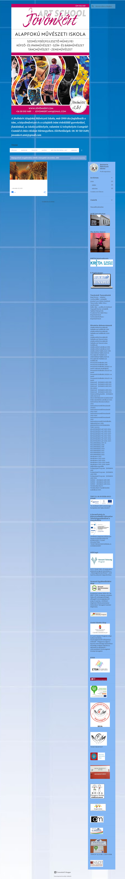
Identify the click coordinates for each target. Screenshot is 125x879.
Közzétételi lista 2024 (97, 454)
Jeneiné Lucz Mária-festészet (100, 301)
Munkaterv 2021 (95, 456)
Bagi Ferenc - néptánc (98, 297)
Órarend (34, 150)
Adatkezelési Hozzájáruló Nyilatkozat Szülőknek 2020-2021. (100, 333)
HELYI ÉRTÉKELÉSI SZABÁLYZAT (101, 398)
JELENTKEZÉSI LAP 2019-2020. (100, 431)
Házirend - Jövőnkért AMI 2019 (100, 382)
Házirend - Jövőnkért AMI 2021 (100, 384)
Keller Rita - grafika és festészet (101, 307)
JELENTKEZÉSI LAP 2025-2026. (100, 439)
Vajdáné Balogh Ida (96, 311)
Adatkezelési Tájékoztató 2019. (100, 351)
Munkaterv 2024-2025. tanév (100, 462)
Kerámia (74, 150)
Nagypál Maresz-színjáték (99, 309)
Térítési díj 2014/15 (96, 486)
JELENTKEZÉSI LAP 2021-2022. (100, 435)
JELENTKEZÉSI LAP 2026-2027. (100, 441)
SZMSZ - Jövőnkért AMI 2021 (100, 482)
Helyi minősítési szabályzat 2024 (101, 400)
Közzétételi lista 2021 (97, 451)
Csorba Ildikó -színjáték (98, 299)
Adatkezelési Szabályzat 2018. (100, 347)
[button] (44, 192)
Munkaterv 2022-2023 (97, 458)
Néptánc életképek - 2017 (59, 150)
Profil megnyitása (105, 171)
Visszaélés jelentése (97, 207)
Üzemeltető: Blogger (63, 872)
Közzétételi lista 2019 (97, 447)
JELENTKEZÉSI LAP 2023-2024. (100, 429)
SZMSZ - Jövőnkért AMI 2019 (100, 480)
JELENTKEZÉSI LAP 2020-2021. (100, 433)
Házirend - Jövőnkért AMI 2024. (101, 390)
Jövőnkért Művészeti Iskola (104, 167)
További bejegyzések (48, 201)
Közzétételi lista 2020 (97, 449)
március (94, 188)
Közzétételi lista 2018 (97, 445)
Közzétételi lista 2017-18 (98, 443)
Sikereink (24, 150)
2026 (92, 181)
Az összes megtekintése (77, 158)
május (94, 185)
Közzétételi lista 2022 (97, 453)
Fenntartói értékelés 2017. (98, 363)
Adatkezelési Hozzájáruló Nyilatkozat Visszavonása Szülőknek (99, 343)
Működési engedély (97, 466)
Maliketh (69, 876)
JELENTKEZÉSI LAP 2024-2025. (100, 437)
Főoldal (14, 150)
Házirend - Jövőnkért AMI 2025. (101, 392)
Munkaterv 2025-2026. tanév (100, 464)
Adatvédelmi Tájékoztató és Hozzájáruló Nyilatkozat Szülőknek (99, 359)
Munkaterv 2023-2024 (97, 460)
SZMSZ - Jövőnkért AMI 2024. (100, 484)
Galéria (44, 150)
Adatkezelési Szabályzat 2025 (100, 349)
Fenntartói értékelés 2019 (98, 365)
